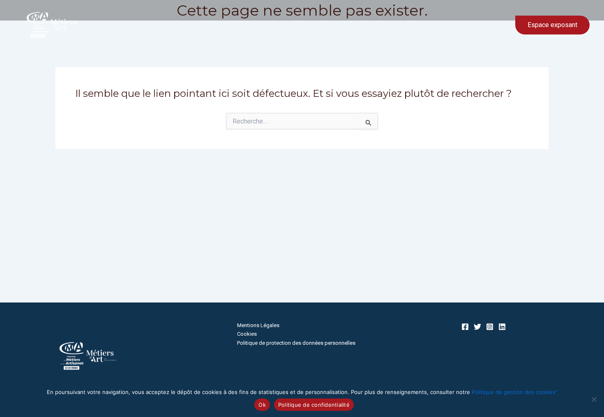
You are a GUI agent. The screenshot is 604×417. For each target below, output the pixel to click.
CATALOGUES (472, 25)
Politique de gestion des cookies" (515, 392)
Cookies (247, 334)
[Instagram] (489, 326)
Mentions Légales (258, 325)
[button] (496, 25)
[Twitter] (477, 326)
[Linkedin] (502, 326)
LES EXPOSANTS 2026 (354, 25)
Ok (262, 404)
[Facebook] (465, 326)
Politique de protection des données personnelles (296, 343)
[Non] (594, 399)
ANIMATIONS (420, 25)
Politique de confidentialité (314, 404)
